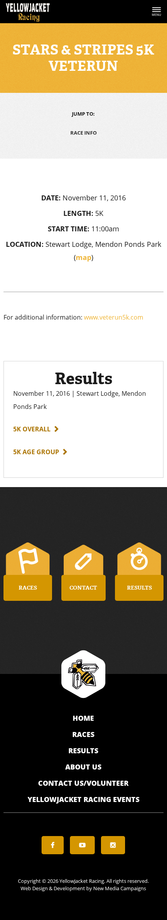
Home (83, 718)
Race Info (83, 132)
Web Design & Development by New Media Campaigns (83, 888)
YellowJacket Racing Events (83, 799)
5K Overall (31, 429)
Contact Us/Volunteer (83, 783)
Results (83, 750)
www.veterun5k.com (113, 317)
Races (83, 734)
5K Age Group (36, 452)
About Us (83, 766)
